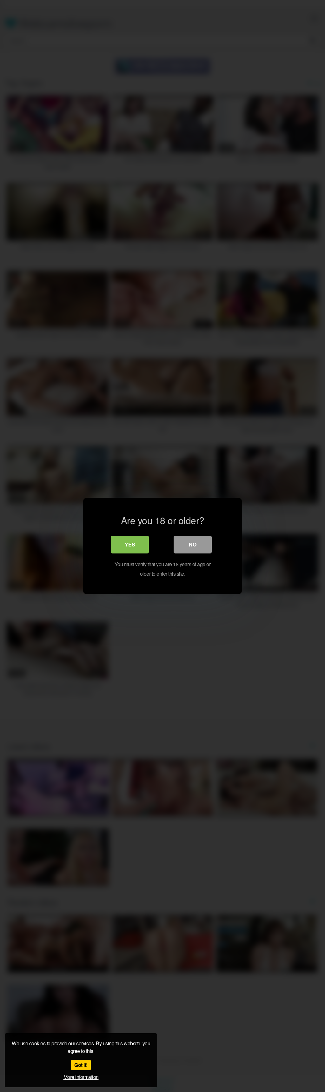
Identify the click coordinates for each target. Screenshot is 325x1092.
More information (81, 1077)
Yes (130, 544)
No (192, 544)
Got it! (81, 1065)
